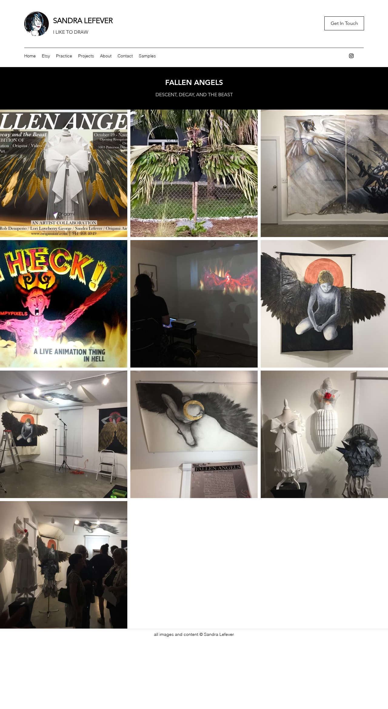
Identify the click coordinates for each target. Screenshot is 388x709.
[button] (64, 56)
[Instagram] (351, 56)
